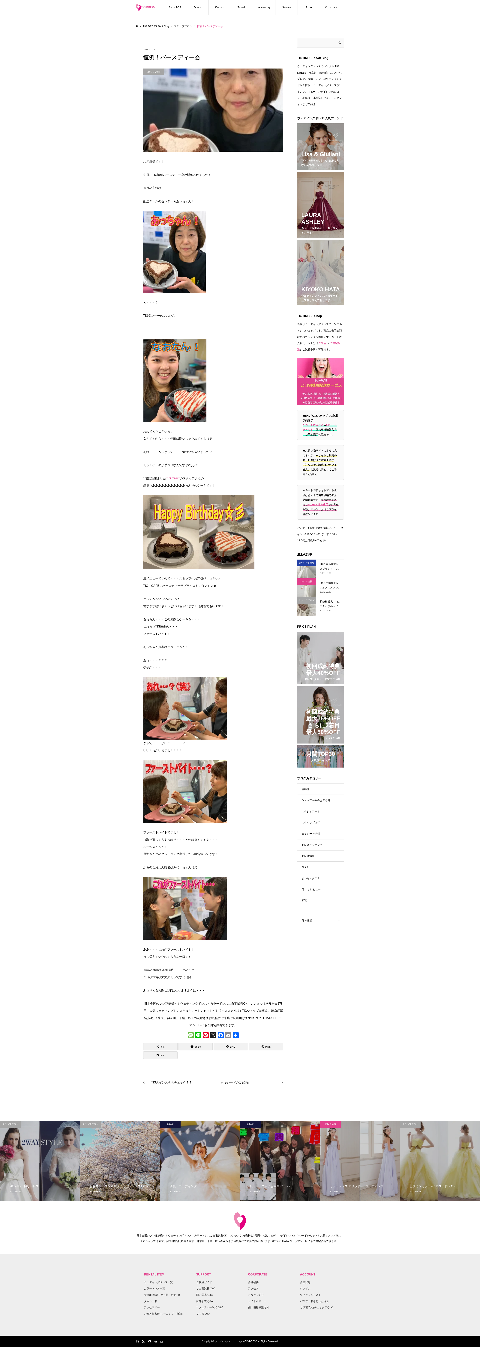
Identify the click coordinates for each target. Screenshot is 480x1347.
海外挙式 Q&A (204, 1301)
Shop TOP (175, 7)
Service (286, 7)
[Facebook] (220, 1035)
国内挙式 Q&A (204, 1294)
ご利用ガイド (204, 1282)
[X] (213, 1035)
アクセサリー (152, 1307)
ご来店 (322, 343)
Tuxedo (242, 7)
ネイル (305, 867)
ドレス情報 (308, 855)
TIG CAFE (173, 478)
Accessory (264, 7)
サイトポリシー (257, 1301)
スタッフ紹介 (256, 1294)
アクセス (253, 1288)
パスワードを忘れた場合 (314, 1301)
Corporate (331, 7)
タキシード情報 (311, 833)
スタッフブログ (311, 822)
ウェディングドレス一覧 (158, 1282)
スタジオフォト (311, 811)
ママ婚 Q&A (203, 1313)
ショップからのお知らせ (316, 800)
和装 (304, 900)
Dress (197, 7)
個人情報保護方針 (258, 1307)
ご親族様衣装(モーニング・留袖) (163, 1313)
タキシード (150, 1301)
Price (309, 7)
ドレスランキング (312, 844)
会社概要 (253, 1282)
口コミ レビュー (311, 889)
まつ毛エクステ (311, 878)
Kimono (219, 7)
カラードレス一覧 (154, 1288)
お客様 (305, 789)
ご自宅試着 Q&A (205, 1288)
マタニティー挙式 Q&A (209, 1307)
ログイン (305, 1288)
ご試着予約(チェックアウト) (316, 1307)
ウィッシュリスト (310, 1294)
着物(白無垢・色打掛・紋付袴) (162, 1294)
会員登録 (305, 1282)
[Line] (198, 1035)
